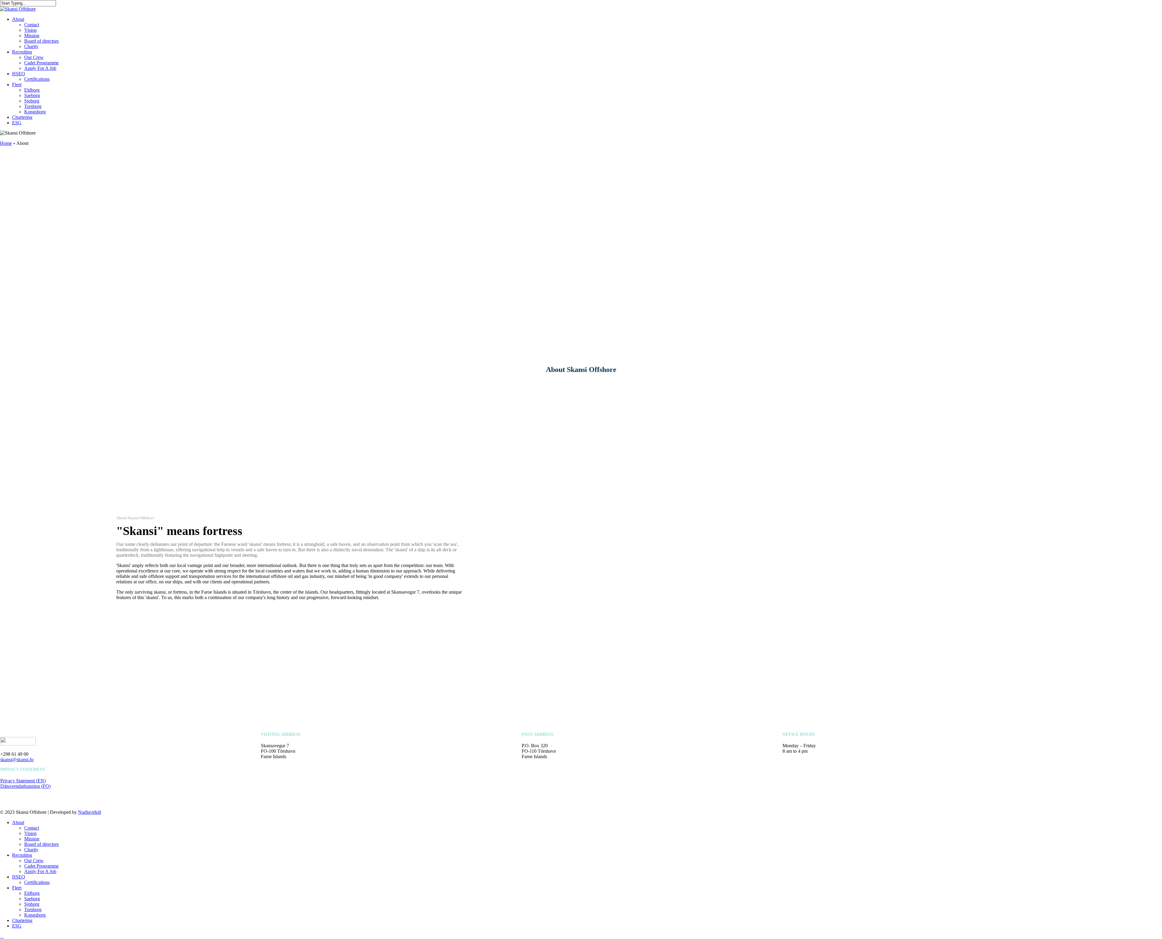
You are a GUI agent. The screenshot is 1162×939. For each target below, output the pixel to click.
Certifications (37, 882)
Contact (31, 827)
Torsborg (32, 909)
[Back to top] (2, 936)
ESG (16, 925)
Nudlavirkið (89, 812)
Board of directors (41, 844)
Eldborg (32, 893)
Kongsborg (35, 915)
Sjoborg (31, 904)
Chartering (22, 920)
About (18, 822)
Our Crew (34, 860)
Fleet (16, 887)
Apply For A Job (40, 871)
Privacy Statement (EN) (23, 780)
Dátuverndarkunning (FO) (25, 786)
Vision (30, 833)
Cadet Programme (41, 866)
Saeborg (32, 898)
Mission (31, 838)
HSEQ (18, 876)
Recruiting (22, 855)
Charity (31, 849)
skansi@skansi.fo (17, 759)
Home (6, 143)
